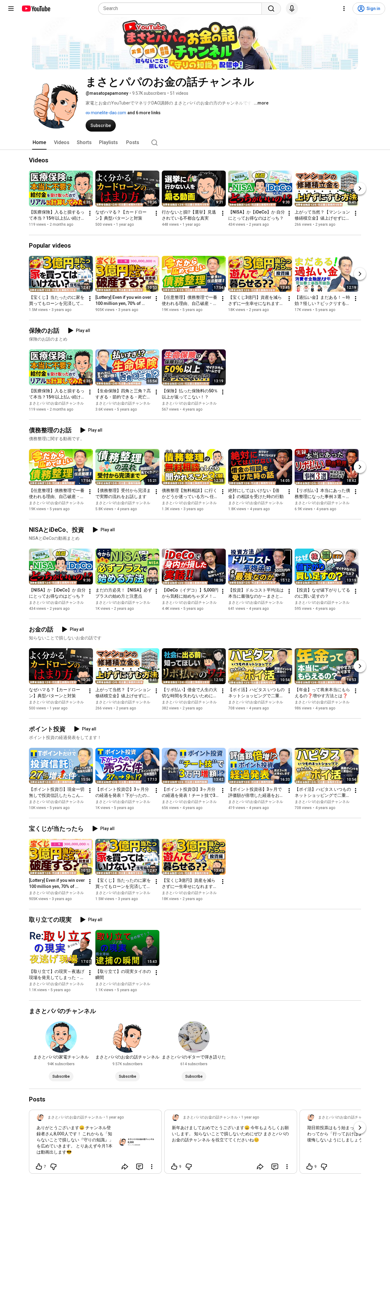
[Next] (360, 189)
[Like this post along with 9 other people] (174, 1166)
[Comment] (139, 1167)
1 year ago (115, 1117)
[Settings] (344, 8)
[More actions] (90, 213)
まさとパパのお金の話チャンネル (56, 403)
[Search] (271, 8)
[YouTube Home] (36, 8)
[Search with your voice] (292, 8)
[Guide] (11, 8)
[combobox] (181, 8)
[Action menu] (152, 1167)
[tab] (39, 142)
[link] (95, 1143)
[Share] (125, 1167)
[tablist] (195, 142)
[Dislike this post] (53, 1166)
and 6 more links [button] (144, 112)
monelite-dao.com (108, 112)
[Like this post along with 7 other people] (39, 1166)
